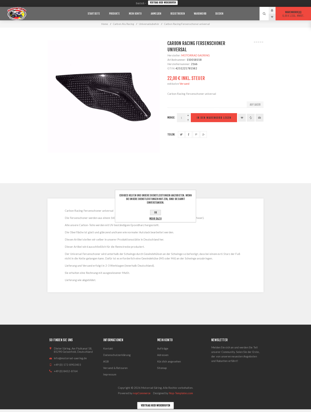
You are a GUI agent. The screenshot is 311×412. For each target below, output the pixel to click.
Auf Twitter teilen (181, 134)
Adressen (163, 355)
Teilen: (171, 134)
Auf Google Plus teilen (203, 134)
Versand (184, 83)
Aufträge (162, 348)
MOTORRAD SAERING (195, 55)
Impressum (109, 374)
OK (155, 212)
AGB (106, 361)
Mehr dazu (155, 218)
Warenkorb (293, 13)
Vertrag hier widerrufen (163, 2)
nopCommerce (141, 393)
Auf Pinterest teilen (196, 134)
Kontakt (108, 348)
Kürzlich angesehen (169, 361)
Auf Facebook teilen (188, 134)
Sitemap (162, 367)
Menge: (171, 117)
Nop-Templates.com (181, 393)
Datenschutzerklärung (117, 355)
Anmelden (275, 10)
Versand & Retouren (115, 367)
